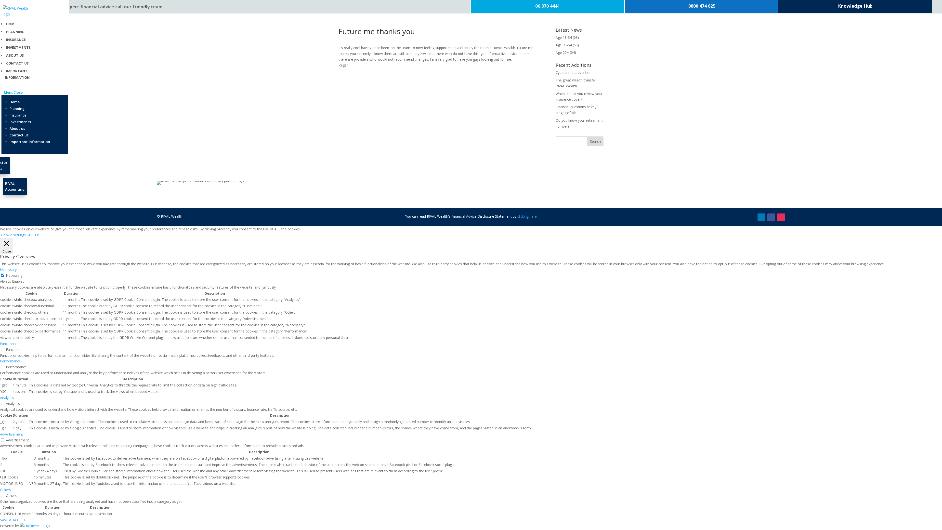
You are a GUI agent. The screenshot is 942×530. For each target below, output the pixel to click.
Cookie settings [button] (13, 235)
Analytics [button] (7, 397)
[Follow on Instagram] (781, 217)
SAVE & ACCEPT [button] (13, 519)
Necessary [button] (8, 269)
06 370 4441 (547, 6)
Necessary (14, 275)
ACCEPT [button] (34, 235)
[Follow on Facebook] (771, 217)
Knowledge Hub (855, 6)
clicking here (527, 216)
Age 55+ (562, 52)
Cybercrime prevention (573, 72)
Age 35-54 (564, 45)
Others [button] (5, 489)
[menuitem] (11, 24)
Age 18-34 (564, 37)
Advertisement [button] (11, 434)
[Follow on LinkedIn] (761, 217)
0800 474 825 (701, 6)
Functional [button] (8, 343)
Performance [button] (10, 361)
